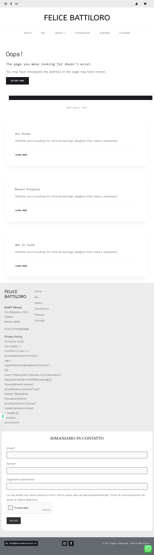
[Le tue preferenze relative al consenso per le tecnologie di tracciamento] (3, 416)
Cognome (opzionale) (20, 479)
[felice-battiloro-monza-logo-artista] (77, 13)
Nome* (11, 463)
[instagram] (6, 4)
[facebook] (11, 4)
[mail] (16, 4)
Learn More (21, 154)
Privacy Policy (13, 336)
